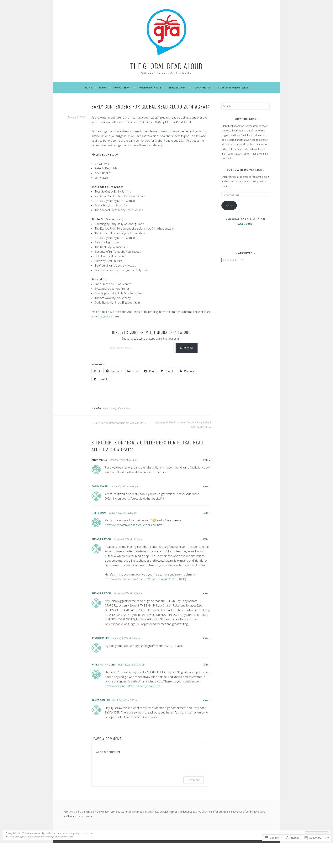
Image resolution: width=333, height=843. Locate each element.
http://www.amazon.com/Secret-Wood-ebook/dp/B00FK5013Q (145, 579)
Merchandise (201, 87)
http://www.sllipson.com (194, 565)
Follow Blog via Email (245, 170)
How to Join (177, 87)
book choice (109, 408)
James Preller (101, 700)
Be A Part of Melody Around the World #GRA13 (120, 423)
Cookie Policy (67, 836)
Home (88, 87)
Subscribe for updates (233, 87)
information (123, 408)
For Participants (150, 87)
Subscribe (186, 348)
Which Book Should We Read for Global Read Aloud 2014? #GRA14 (183, 425)
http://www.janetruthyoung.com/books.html (133, 686)
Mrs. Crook (99, 512)
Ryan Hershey (100, 638)
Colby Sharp (100, 486)
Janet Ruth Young (104, 664)
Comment (194, 780)
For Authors (122, 87)
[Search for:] (245, 106)
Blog (102, 87)
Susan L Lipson (101, 539)
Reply (205, 460)
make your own (167, 131)
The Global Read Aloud (166, 66)
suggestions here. (108, 316)
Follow (229, 205)
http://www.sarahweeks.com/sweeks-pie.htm (133, 525)
